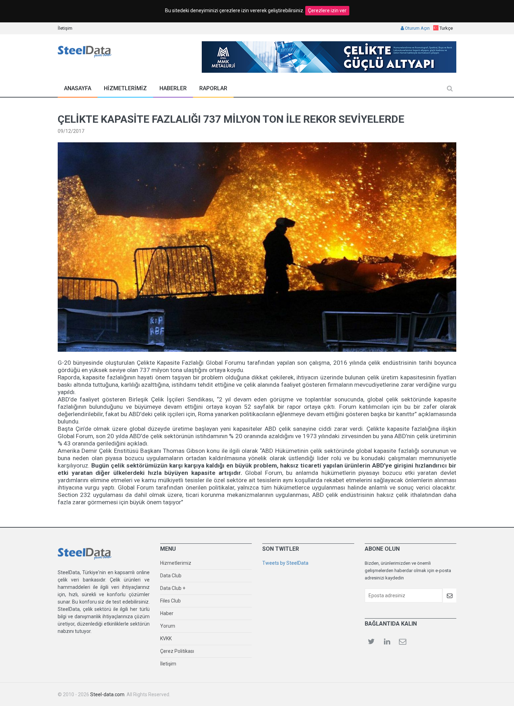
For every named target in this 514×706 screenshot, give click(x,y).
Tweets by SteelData (285, 563)
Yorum (167, 626)
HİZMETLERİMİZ (125, 88)
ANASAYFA (77, 88)
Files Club (170, 601)
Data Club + (172, 588)
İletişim (65, 28)
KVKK (166, 638)
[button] (443, 28)
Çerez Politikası (177, 651)
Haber (166, 613)
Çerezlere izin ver (327, 10)
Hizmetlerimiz (175, 563)
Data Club (170, 575)
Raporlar (213, 88)
